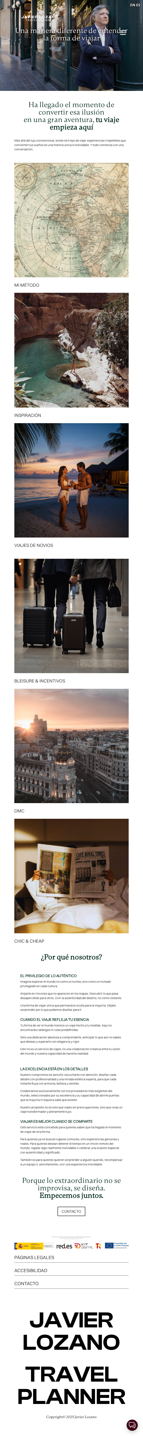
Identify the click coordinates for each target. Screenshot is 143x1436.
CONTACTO (71, 1211)
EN (132, 4)
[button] (132, 1425)
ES (138, 4)
